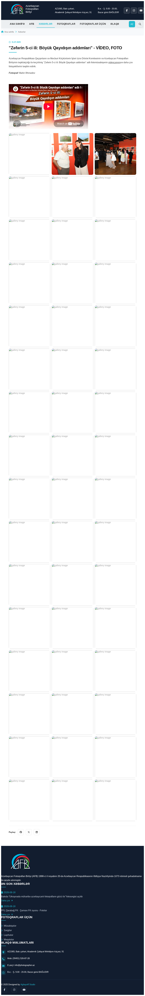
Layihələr (8, 935)
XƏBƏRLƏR (46, 24)
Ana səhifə (9, 32)
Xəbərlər (22, 32)
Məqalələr (9, 939)
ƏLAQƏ (114, 24)
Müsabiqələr (10, 926)
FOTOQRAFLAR (66, 24)
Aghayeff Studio (28, 984)
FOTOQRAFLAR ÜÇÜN (93, 24)
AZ (132, 24)
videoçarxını (114, 62)
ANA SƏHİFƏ (17, 24)
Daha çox (6, 900)
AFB (31, 24)
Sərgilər (8, 930)
